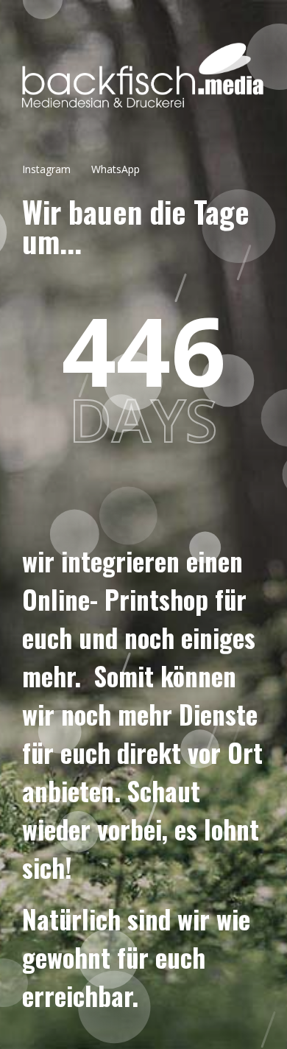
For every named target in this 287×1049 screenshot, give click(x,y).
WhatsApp (115, 169)
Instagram (46, 169)
